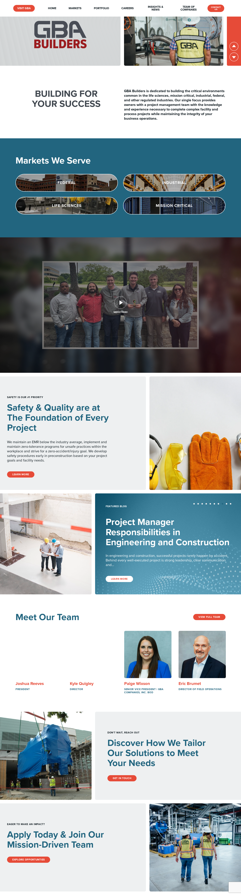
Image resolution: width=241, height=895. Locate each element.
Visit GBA (24, 8)
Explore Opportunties (28, 860)
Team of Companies (188, 8)
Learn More (20, 474)
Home (52, 8)
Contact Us (216, 8)
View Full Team (209, 617)
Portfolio (101, 8)
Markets (75, 8)
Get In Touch (122, 778)
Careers (127, 8)
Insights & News (155, 8)
